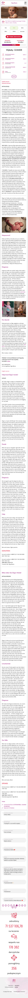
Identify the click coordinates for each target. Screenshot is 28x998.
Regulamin (17, 985)
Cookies (16, 987)
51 (12, 907)
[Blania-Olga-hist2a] (20, 309)
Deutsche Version (6, 83)
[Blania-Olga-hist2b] (8, 309)
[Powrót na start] (3, 3)
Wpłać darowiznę (15, 37)
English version (5, 81)
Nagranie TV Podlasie (9, 808)
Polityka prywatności (9, 987)
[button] (25, 3)
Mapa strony (10, 985)
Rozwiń (14, 76)
